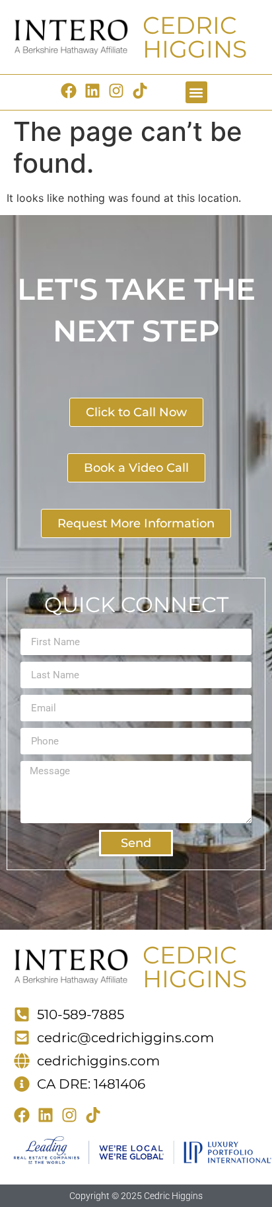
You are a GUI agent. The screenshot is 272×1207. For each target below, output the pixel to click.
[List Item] (119, 91)
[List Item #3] (96, 91)
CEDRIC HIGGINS (195, 37)
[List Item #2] (72, 91)
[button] (196, 92)
